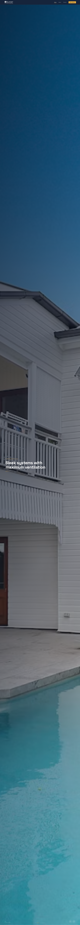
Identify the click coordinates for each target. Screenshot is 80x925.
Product (65, 2)
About (60, 2)
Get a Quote (72, 2)
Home (55, 2)
